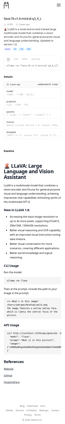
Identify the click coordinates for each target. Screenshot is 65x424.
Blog (22, 405)
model (9, 91)
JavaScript (36, 59)
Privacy (28, 414)
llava (7, 18)
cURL (16, 59)
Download (32, 405)
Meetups (44, 410)
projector (11, 101)
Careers (55, 410)
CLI (8, 59)
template (11, 132)
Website (8, 369)
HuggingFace (12, 382)
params (10, 111)
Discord (20, 410)
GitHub (8, 375)
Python (25, 59)
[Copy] (56, 65)
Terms (37, 414)
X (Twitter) (31, 410)
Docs (42, 405)
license (10, 121)
